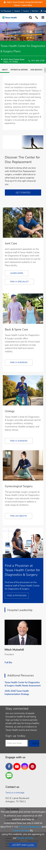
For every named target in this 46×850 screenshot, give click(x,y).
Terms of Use (21, 830)
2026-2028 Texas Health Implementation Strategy (17, 693)
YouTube (17, 764)
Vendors (17, 11)
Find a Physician (16, 595)
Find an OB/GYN (18, 515)
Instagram (25, 764)
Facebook (10, 764)
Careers (26, 11)
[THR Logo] (9, 17)
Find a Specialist (19, 281)
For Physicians (6, 11)
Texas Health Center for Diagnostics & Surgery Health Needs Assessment (23, 684)
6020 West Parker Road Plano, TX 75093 (13, 60)
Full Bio (8, 662)
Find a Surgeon (18, 362)
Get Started (23, 192)
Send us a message (14, 792)
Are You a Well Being (10, 775)
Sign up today (15, 736)
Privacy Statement (30, 826)
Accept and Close (23, 845)
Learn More (27, 5)
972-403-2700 (37, 61)
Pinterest (33, 764)
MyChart (35, 11)
